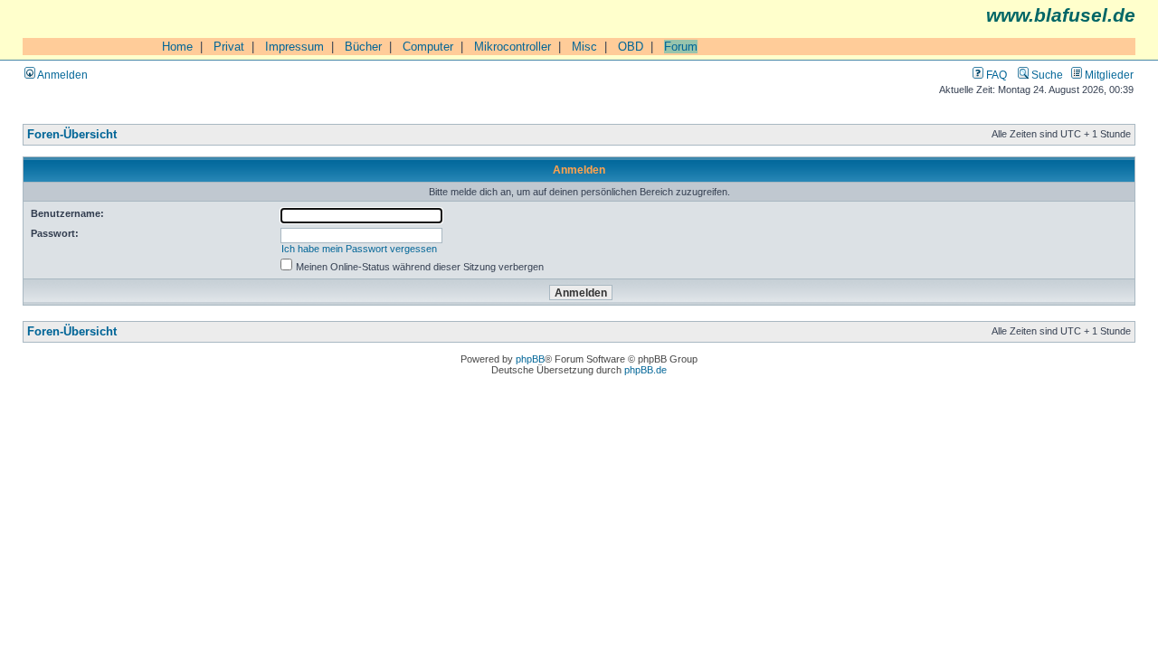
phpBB (530, 359)
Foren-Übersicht (72, 134)
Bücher (363, 46)
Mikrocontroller (512, 46)
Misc (584, 46)
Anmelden (61, 74)
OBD (630, 46)
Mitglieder (1108, 74)
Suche (1046, 74)
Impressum (294, 46)
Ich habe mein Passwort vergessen (359, 248)
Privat (229, 46)
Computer (428, 46)
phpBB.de (645, 369)
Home (177, 46)
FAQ (995, 74)
